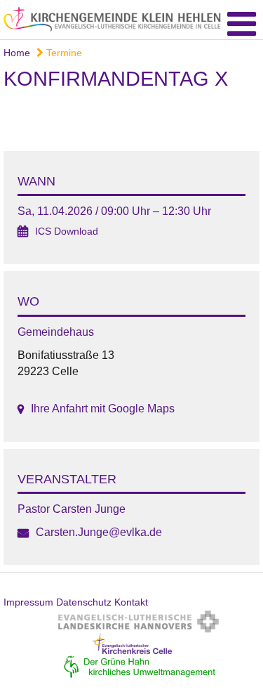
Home (17, 52)
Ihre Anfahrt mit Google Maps (103, 408)
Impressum (28, 602)
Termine (62, 52)
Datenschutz (84, 602)
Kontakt (131, 602)
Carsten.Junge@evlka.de (99, 532)
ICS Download (66, 231)
